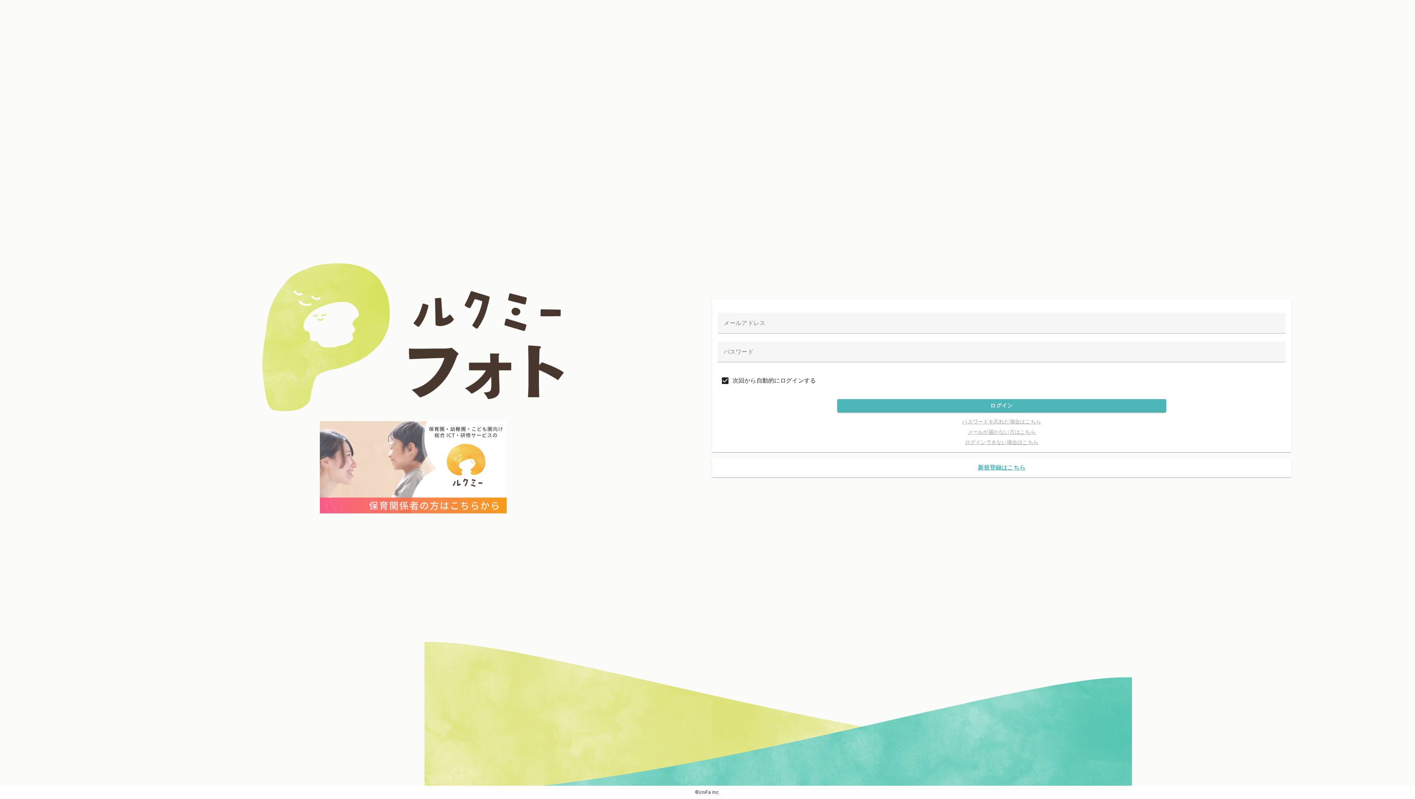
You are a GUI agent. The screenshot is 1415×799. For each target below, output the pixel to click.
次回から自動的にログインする (774, 380)
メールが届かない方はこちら (1002, 432)
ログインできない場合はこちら (1002, 442)
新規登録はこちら (1002, 467)
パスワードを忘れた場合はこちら (1001, 422)
